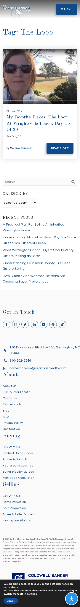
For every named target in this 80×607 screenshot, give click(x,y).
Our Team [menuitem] (10, 398)
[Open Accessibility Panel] (71, 598)
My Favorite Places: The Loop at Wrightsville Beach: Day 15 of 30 (38, 123)
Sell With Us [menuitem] (11, 495)
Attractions (14, 111)
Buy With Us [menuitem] (11, 447)
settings (32, 594)
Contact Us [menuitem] (11, 428)
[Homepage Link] (16, 9)
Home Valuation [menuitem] (14, 501)
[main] (40, 145)
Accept (10, 600)
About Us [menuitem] (10, 385)
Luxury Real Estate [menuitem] (17, 392)
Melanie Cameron (21, 148)
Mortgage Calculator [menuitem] (18, 477)
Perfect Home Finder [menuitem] (18, 453)
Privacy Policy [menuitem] (13, 422)
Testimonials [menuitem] (12, 404)
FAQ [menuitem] (6, 416)
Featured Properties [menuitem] (18, 465)
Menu (68, 9)
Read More (60, 148)
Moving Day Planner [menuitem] (17, 520)
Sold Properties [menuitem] (14, 508)
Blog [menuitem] (6, 410)
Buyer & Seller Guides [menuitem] (18, 471)
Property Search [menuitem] (15, 459)
